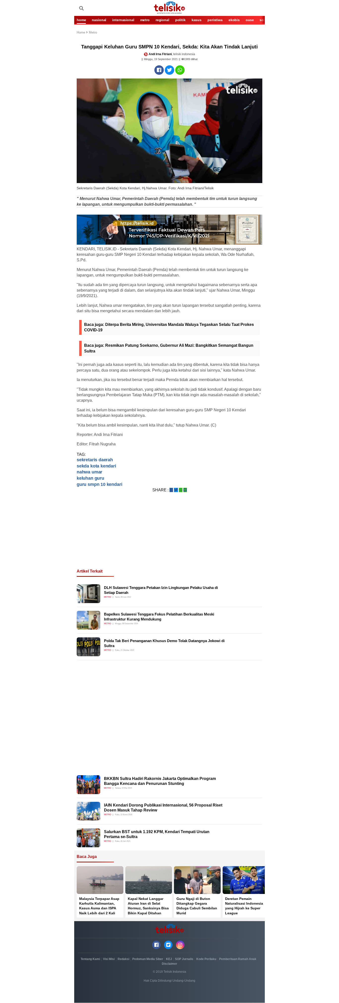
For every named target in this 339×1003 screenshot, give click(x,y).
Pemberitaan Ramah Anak (237, 959)
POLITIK (180, 20)
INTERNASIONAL (123, 20)
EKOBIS (234, 20)
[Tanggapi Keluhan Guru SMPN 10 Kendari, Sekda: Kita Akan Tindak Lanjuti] (159, 70)
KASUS (197, 20)
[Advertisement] (169, 536)
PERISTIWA (215, 20)
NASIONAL (99, 20)
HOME (81, 20)
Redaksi (123, 959)
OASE (250, 20)
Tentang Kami (90, 959)
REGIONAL (162, 20)
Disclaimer (169, 963)
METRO (145, 20)
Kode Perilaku (206, 959)
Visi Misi (109, 959)
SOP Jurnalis (184, 959)
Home (81, 32)
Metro (93, 32)
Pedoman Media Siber (147, 959)
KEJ (169, 959)
